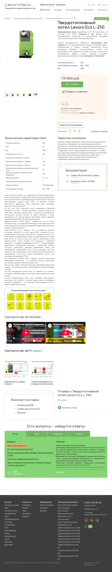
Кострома (60, 5)
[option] (29, 44)
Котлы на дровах (64, 508)
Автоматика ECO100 (26, 405)
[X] (79, 131)
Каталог (7, 18)
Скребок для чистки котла (29, 409)
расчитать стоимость (87, 113)
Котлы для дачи (63, 519)
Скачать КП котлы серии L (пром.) (85, 175)
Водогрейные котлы (65, 525)
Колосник (22, 412)
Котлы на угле (63, 510)
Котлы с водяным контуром (67, 522)
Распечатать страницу (99, 131)
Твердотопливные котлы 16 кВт (69, 530)
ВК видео (35, 350)
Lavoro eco (27, 502)
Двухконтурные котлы (65, 513)
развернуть (60, 472)
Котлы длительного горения (68, 505)
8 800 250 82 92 (47, 5)
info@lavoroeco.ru (90, 509)
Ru (90, 526)
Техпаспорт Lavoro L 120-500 (82, 181)
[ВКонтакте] (75, 131)
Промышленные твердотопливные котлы (28, 18)
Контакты (25, 516)
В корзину (74, 84)
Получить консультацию (71, 125)
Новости (25, 508)
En (86, 526)
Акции (24, 510)
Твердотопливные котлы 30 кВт (69, 536)
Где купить (44, 508)
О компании (26, 505)
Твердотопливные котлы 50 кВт (69, 542)
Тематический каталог (68, 502)
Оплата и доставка (46, 505)
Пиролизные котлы (64, 516)
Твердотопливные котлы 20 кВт (69, 533)
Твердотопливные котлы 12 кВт (69, 527)
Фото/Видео (26, 513)
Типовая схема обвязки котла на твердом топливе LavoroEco (42, 383)
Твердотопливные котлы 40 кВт (69, 539)
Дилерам (43, 510)
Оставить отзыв (69, 407)
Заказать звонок (90, 505)
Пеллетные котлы (11, 510)
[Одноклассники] (70, 131)
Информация (45, 502)
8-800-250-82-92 (92, 502)
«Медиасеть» (89, 564)
